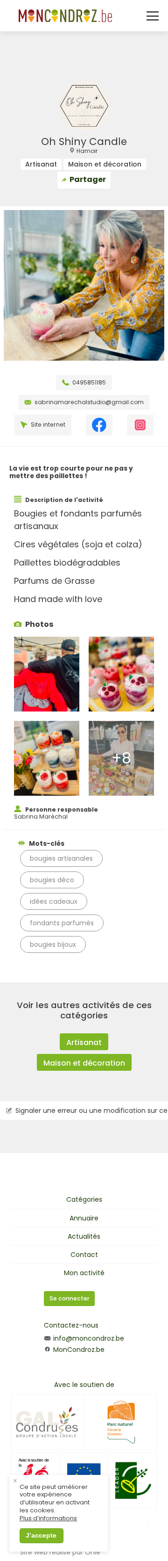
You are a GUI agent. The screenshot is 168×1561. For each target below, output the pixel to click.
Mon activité (84, 1273)
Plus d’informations (48, 1519)
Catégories (84, 1199)
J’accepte (41, 1535)
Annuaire (84, 1218)
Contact (84, 1254)
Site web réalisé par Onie (60, 1552)
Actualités (84, 1236)
